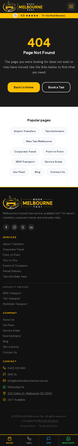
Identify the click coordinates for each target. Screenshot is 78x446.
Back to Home (24, 87)
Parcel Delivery (12, 271)
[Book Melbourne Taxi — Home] (22, 6)
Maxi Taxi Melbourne (39, 141)
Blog (37, 172)
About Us (8, 319)
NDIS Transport (25, 161)
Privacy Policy (28, 426)
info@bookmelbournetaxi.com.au (28, 380)
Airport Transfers (25, 131)
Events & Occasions (15, 265)
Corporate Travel (25, 151)
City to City (10, 260)
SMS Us (12, 374)
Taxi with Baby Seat (15, 276)
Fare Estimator (55, 131)
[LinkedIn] (31, 227)
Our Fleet (19, 172)
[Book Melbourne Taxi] (39, 202)
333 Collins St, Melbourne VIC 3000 (30, 393)
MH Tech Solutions (48, 420)
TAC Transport (11, 298)
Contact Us (57, 172)
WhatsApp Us (16, 387)
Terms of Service (48, 426)
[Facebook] (6, 227)
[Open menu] (71, 6)
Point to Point (55, 151)
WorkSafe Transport (15, 304)
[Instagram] (14, 227)
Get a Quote (11, 346)
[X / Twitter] (23, 227)
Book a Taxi (56, 87)
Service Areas (53, 161)
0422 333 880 (17, 368)
